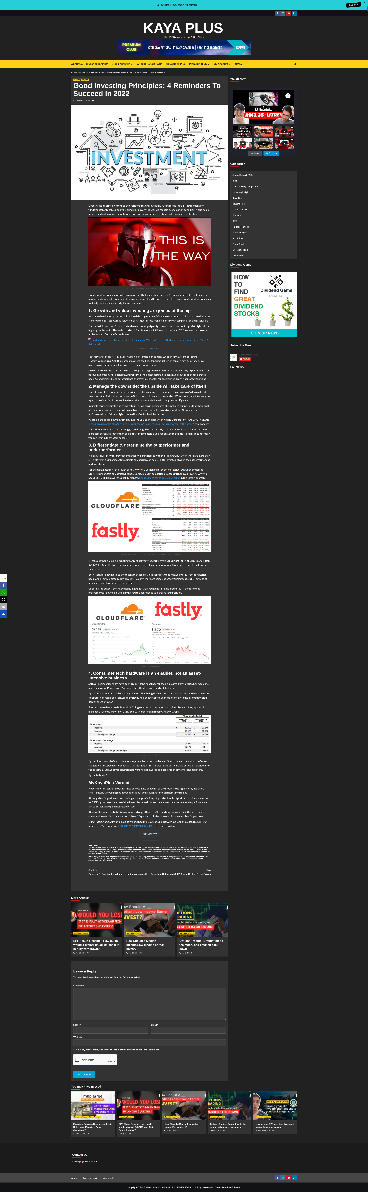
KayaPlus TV (238, 203)
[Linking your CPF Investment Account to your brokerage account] (275, 1105)
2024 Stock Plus (176, 64)
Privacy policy (109, 1177)
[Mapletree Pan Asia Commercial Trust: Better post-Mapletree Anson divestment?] (93, 1105)
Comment (79, 985)
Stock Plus (237, 238)
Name (77, 1024)
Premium (236, 215)
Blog (234, 180)
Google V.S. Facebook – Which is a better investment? (117, 872)
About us (75, 1177)
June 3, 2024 (80, 1133)
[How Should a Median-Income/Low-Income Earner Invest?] (149, 920)
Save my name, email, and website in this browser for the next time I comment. (118, 1049)
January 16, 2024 (264, 1130)
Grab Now (353, 5)
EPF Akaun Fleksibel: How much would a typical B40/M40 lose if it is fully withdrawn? (96, 944)
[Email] (3, 606)
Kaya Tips (237, 198)
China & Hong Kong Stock (245, 186)
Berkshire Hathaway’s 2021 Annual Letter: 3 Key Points (181, 872)
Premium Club (198, 64)
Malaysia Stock (239, 209)
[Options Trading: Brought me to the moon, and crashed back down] (202, 920)
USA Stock (237, 255)
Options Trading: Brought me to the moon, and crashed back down (201, 944)
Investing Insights (97, 64)
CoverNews (221, 1187)
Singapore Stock (240, 226)
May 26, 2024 (80, 953)
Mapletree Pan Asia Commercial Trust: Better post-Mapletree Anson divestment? (92, 1127)
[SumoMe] (3, 614)
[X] (3, 599)
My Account (221, 64)
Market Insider (153, 348)
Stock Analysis (121, 64)
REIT (234, 221)
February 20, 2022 (83, 101)
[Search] (295, 63)
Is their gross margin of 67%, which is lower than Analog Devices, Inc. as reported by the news (140, 423)
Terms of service (91, 1177)
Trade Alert (238, 244)
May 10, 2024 (133, 953)
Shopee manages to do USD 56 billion (159, 477)
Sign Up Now (149, 833)
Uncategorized (240, 249)
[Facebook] (3, 585)
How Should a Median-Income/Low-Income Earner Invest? (145, 944)
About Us (77, 64)
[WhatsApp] (3, 592)
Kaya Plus (183, 28)
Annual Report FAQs (149, 64)
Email (154, 1024)
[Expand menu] (131, 64)
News (238, 64)
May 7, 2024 (186, 953)
